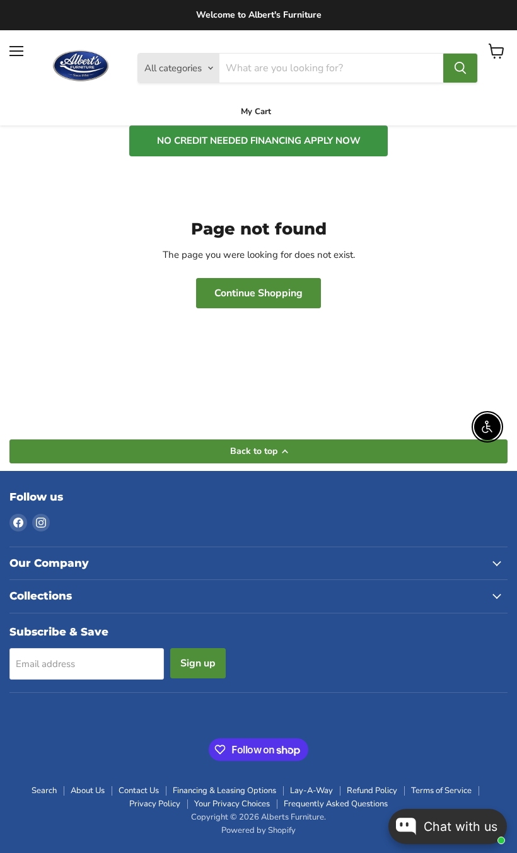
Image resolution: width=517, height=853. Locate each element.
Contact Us (139, 790)
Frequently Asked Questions (336, 803)
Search (44, 790)
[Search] (460, 68)
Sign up (198, 663)
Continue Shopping (258, 293)
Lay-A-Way (311, 790)
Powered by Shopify (258, 830)
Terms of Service (441, 790)
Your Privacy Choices (232, 803)
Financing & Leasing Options (224, 790)
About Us (88, 790)
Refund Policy (372, 790)
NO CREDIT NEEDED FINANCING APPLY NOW (259, 140)
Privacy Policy (154, 803)
